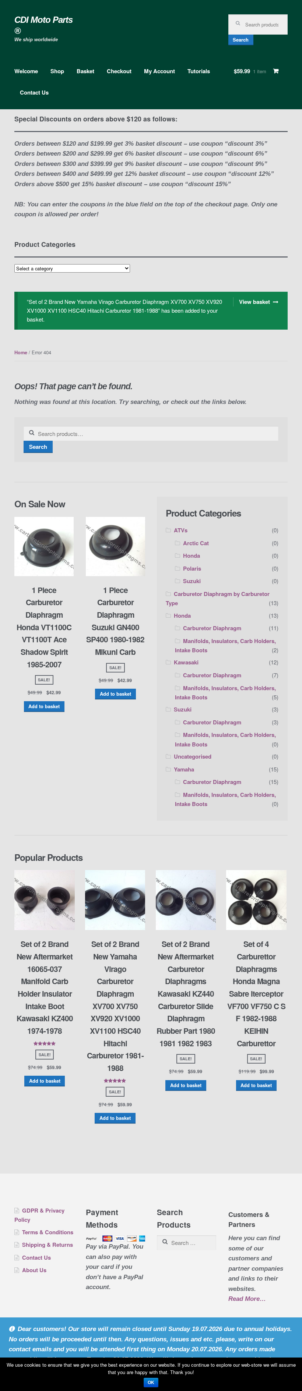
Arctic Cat (196, 543)
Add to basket (44, 706)
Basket (85, 71)
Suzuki (192, 581)
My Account (159, 71)
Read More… (247, 1299)
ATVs (180, 530)
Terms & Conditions (47, 1232)
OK (151, 1382)
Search (241, 39)
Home (20, 352)
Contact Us (34, 92)
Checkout (119, 71)
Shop (57, 71)
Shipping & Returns (47, 1245)
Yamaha (184, 769)
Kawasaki (186, 662)
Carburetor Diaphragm (212, 628)
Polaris (192, 568)
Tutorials (198, 71)
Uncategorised (192, 756)
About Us (34, 1270)
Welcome (26, 71)
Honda (191, 555)
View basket (254, 302)
